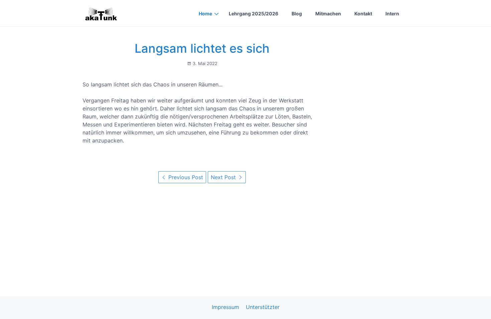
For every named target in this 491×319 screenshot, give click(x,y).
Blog (297, 13)
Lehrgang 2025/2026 (253, 13)
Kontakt (363, 13)
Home (205, 13)
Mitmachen (328, 13)
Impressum (225, 307)
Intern (392, 13)
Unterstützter (263, 307)
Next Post (224, 177)
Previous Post (185, 177)
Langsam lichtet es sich (202, 48)
